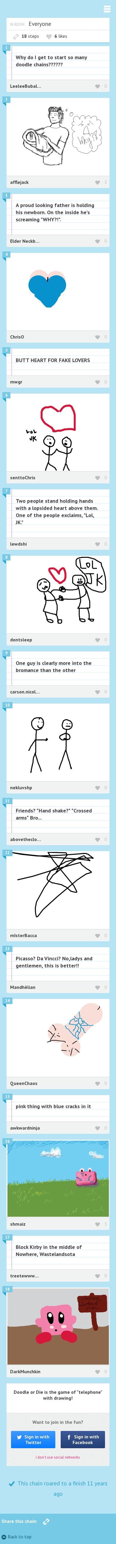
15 (7, 1096)
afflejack (19, 182)
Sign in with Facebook (86, 1439)
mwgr (16, 382)
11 (7, 801)
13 (7, 948)
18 (7, 1289)
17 (7, 1237)
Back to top (20, 1537)
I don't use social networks (58, 1457)
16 (7, 1141)
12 (7, 852)
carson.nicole (25, 692)
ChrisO (17, 337)
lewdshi (18, 544)
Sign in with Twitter (36, 1439)
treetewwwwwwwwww (35, 1276)
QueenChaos (23, 1083)
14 (7, 1000)
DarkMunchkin (25, 1371)
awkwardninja (25, 1128)
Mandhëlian (22, 987)
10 (7, 705)
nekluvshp (21, 787)
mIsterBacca (23, 935)
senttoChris (22, 477)
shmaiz (18, 1224)
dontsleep (21, 640)
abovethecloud (26, 839)
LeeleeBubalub (26, 86)
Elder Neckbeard (28, 241)
